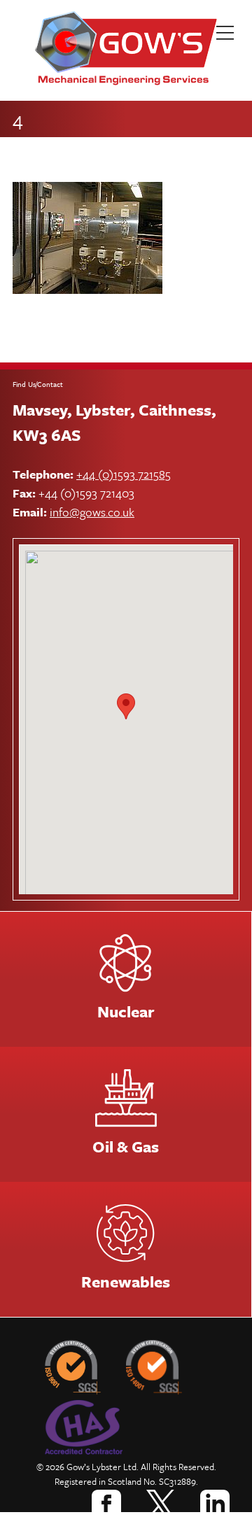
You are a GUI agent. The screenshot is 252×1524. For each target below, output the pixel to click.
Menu (230, 38)
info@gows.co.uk (92, 512)
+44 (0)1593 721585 (123, 474)
